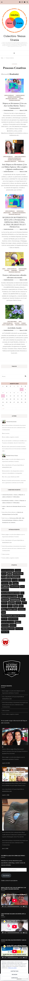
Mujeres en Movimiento (14, 97)
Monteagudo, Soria (11, 836)
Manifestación (4, 605)
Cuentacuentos (20, 95)
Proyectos (21, 161)
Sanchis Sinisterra (13, 619)
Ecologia (22, 592)
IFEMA (16, 783)
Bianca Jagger (14, 579)
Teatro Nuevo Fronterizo (8, 628)
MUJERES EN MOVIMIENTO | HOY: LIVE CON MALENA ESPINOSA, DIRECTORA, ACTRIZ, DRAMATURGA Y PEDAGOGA (14, 222)
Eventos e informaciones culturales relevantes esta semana (14, 276)
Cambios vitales (21, 579)
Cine (10, 583)
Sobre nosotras (5, 433)
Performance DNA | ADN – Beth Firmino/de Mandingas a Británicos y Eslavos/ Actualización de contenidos (13, 520)
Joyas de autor (22, 783)
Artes (3, 577)
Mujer (15, 606)
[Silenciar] (24, 906)
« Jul (3, 408)
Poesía (3, 612)
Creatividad (7, 212)
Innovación (24, 602)
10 (3, 395)
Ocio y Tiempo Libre (7, 324)
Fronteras (23, 599)
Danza (22, 586)
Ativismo (4, 749)
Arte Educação (18, 573)
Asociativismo (22, 268)
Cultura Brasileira (15, 586)
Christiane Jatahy (5, 583)
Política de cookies (12, 967)
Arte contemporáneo (16, 832)
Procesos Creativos (11, 98)
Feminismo (14, 270)
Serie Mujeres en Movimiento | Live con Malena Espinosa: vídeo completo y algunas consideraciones (15, 166)
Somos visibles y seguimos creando (10, 437)
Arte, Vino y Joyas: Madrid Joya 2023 (10, 476)
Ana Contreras (17, 570)
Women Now (5, 631)
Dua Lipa (14, 751)
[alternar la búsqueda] (27, 2)
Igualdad (21, 270)
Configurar (14, 977)
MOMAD (7, 785)
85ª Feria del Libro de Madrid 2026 (7, 570)
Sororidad (12, 753)
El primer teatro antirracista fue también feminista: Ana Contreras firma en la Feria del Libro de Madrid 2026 (14, 449)
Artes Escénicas (9, 95)
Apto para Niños (12, 321)
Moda (3, 785)
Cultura (7, 270)
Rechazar (14, 974)
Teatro (21, 98)
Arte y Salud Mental (6, 783)
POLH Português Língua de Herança (13, 615)
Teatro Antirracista (5, 625)
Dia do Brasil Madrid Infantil (10, 593)
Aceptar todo (14, 971)
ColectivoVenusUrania (8, 110)
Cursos (24, 323)
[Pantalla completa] (26, 906)
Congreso (15, 583)
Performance (21, 609)
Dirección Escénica (20, 156)
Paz (8, 753)
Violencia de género (19, 628)
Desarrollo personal (5, 589)
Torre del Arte (20, 836)
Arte (4, 268)
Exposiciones (20, 596)
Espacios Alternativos (14, 158)
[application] (14, 900)
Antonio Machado (6, 832)
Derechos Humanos (6, 751)
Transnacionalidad (14, 100)
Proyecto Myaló (13, 785)
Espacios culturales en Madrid (9, 596)
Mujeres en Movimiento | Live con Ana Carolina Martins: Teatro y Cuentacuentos (14, 105)
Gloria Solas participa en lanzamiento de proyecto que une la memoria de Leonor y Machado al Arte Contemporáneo (14, 427)
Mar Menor (10, 605)
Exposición (5, 599)
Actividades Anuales (15, 328)
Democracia (20, 749)
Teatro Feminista (13, 625)
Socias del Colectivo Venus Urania (7, 622)
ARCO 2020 (4, 573)
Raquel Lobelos (4, 618)
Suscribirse (6, 875)
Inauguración (18, 602)
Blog (15, 749)
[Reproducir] (3, 906)
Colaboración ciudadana (16, 834)
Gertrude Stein (4, 602)
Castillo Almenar (6, 834)
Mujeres (21, 606)
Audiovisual (20, 211)
